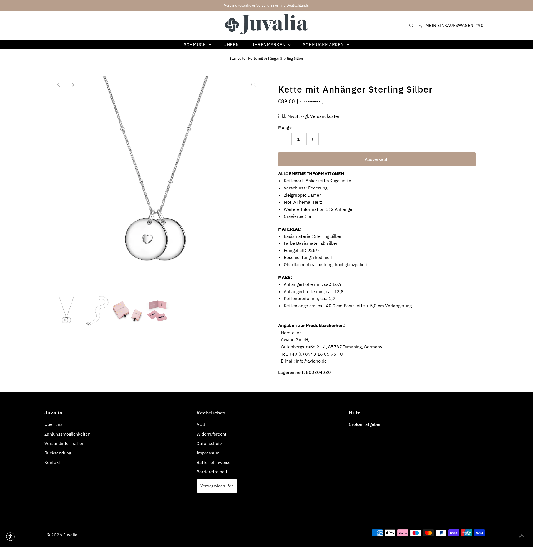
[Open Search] (411, 25)
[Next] (72, 85)
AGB (201, 424)
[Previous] (59, 85)
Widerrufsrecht (212, 434)
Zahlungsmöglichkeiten (67, 434)
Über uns (53, 424)
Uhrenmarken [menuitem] (269, 44)
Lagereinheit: (291, 372)
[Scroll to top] (521, 535)
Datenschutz (209, 443)
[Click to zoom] (253, 85)
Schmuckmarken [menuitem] (324, 44)
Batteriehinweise (214, 462)
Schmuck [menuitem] (195, 44)
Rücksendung (57, 453)
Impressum (208, 453)
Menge (285, 127)
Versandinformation (64, 443)
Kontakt (52, 462)
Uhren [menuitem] (231, 44)
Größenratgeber (365, 424)
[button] (10, 536)
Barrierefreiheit (212, 471)
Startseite (237, 58)
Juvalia (70, 535)
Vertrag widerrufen (216, 485)
